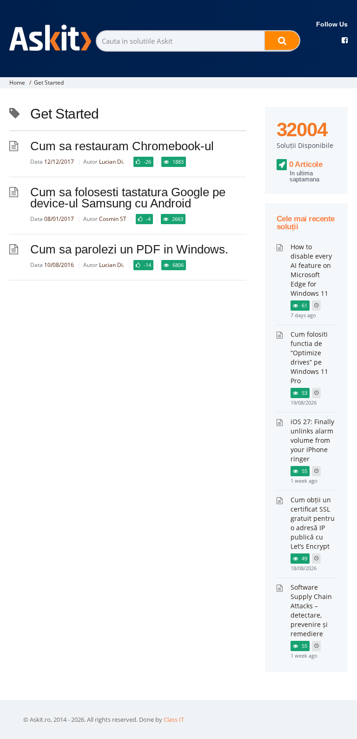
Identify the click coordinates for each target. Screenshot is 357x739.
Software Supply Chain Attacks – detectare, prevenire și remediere (311, 610)
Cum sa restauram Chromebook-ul (122, 146)
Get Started (49, 83)
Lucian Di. (111, 162)
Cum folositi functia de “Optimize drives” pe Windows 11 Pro (309, 357)
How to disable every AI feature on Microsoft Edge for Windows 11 (311, 270)
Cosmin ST (112, 219)
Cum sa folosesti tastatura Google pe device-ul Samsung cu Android (127, 197)
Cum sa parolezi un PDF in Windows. (129, 249)
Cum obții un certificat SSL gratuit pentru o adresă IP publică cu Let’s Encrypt (313, 523)
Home (17, 83)
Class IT (174, 719)
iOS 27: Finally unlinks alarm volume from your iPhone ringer (312, 440)
